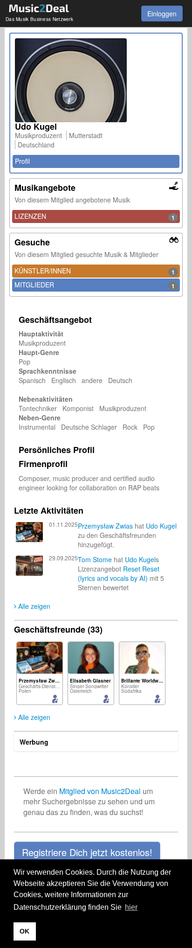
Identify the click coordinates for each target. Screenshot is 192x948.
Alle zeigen (33, 606)
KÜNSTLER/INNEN (94, 271)
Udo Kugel (161, 525)
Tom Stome (95, 559)
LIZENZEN (94, 216)
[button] (87, 852)
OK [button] (24, 931)
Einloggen (162, 13)
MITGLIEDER (94, 285)
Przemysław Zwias (105, 525)
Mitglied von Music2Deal (100, 791)
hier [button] (131, 907)
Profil (22, 161)
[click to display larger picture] (96, 80)
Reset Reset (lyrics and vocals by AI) (118, 573)
